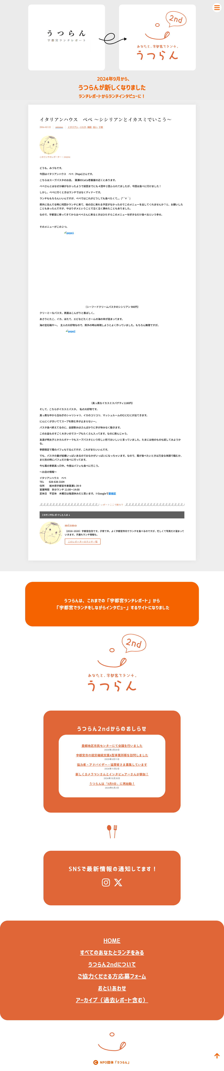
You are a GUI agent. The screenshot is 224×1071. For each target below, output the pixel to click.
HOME (112, 940)
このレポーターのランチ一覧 (83, 541)
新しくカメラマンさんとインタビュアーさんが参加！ (112, 774)
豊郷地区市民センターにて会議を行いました (112, 745)
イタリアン (73, 127)
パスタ (83, 127)
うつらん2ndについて (112, 964)
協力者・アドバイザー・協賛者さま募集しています (112, 764)
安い (95, 127)
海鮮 (89, 127)
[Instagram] (105, 882)
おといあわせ (112, 988)
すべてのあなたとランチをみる (112, 952)
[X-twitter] (118, 882)
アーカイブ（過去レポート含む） (112, 1000)
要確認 (112, 493)
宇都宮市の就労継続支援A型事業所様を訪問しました (112, 755)
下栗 (101, 127)
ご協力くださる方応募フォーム (112, 976)
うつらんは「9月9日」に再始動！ (112, 783)
